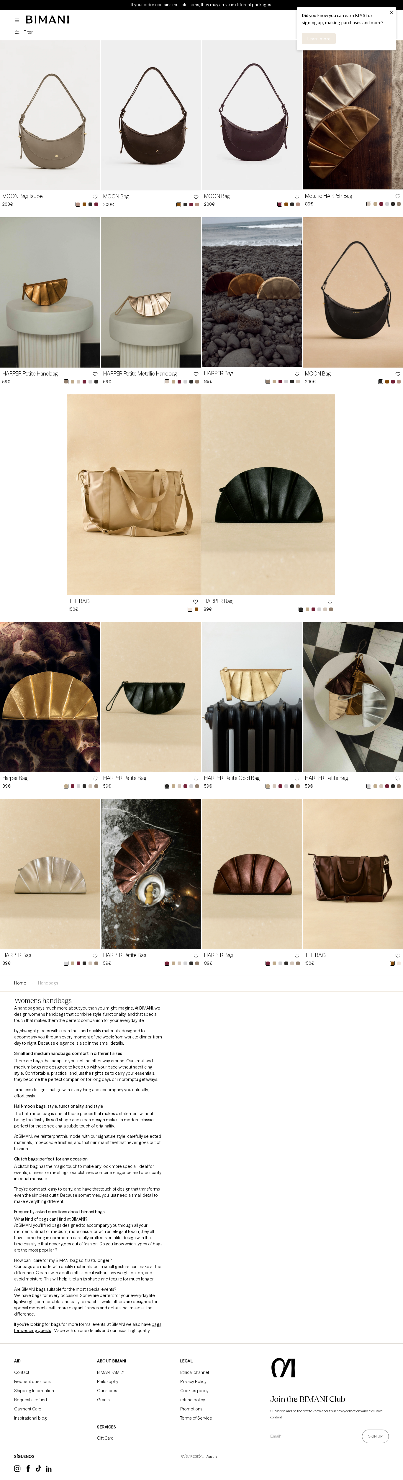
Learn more (318, 39)
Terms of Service (196, 1418)
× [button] (391, 12)
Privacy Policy (193, 1381)
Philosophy (107, 1381)
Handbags (48, 983)
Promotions (191, 1409)
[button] (18, 20)
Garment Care (27, 1409)
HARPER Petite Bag (124, 778)
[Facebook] (28, 1470)
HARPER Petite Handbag (30, 373)
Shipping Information (34, 1390)
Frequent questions (32, 1381)
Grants (103, 1399)
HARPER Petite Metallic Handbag (140, 373)
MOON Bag (116, 196)
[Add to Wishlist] (95, 196)
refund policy (192, 1399)
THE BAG (79, 601)
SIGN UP (375, 1436)
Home (20, 983)
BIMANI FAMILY (110, 1372)
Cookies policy (194, 1390)
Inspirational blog (30, 1418)
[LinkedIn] (49, 1471)
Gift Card (105, 1438)
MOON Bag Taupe (22, 196)
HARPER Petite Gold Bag (232, 778)
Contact (21, 1372)
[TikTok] (38, 1470)
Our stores (107, 1390)
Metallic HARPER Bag (328, 196)
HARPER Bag (218, 373)
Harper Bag (14, 778)
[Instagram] (17, 1471)
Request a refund (30, 1399)
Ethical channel (194, 1372)
